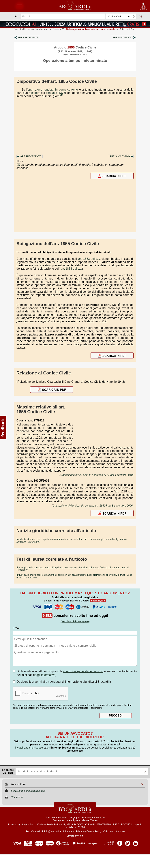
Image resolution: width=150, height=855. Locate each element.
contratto (51, 92)
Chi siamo (108, 831)
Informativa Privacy (73, 831)
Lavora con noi (75, 835)
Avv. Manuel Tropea (87, 820)
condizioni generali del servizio (83, 671)
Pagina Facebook (119, 842)
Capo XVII (31, 29)
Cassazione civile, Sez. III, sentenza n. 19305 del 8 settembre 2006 (92, 505)
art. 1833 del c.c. (89, 258)
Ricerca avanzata (141, 16)
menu (19, 6)
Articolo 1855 (127, 29)
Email (16, 628)
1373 (62, 92)
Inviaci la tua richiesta (28, 747)
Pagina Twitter (127, 842)
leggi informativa (44, 674)
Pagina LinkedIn (135, 842)
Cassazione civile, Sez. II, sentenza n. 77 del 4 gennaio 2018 (96, 474)
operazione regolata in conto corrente (53, 89)
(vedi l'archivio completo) (75, 621)
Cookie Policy (94, 831)
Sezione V (84, 29)
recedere (34, 92)
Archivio (120, 831)
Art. (28, 37)
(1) (61, 95)
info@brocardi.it (52, 831)
